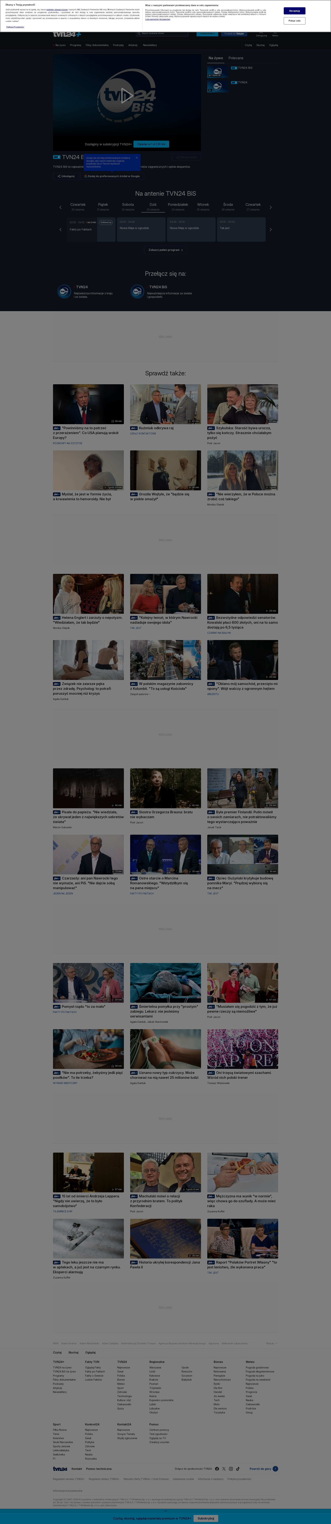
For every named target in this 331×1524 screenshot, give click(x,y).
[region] (165, 16)
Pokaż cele (294, 20)
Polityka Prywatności (15, 27)
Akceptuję (294, 11)
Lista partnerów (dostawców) (157, 19)
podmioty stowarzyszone (57, 10)
